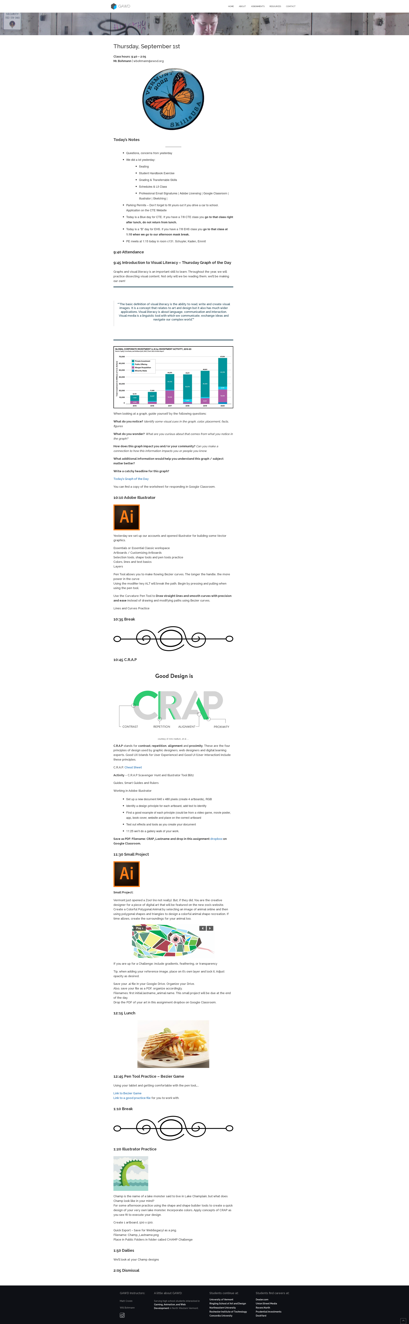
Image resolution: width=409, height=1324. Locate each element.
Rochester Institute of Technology (228, 1311)
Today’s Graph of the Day (131, 478)
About (242, 6)
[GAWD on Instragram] (122, 1316)
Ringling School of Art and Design (227, 1303)
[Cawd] (113, 6)
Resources (275, 6)
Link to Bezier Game (127, 1093)
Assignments (257, 6)
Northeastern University (222, 1307)
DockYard (261, 1315)
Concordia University (220, 1315)
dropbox (216, 838)
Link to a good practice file (132, 1098)
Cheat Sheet (133, 767)
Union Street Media (266, 1303)
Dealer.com (262, 1299)
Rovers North (263, 1307)
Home (231, 6)
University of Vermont (221, 1299)
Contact (291, 6)
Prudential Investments (268, 1311)
